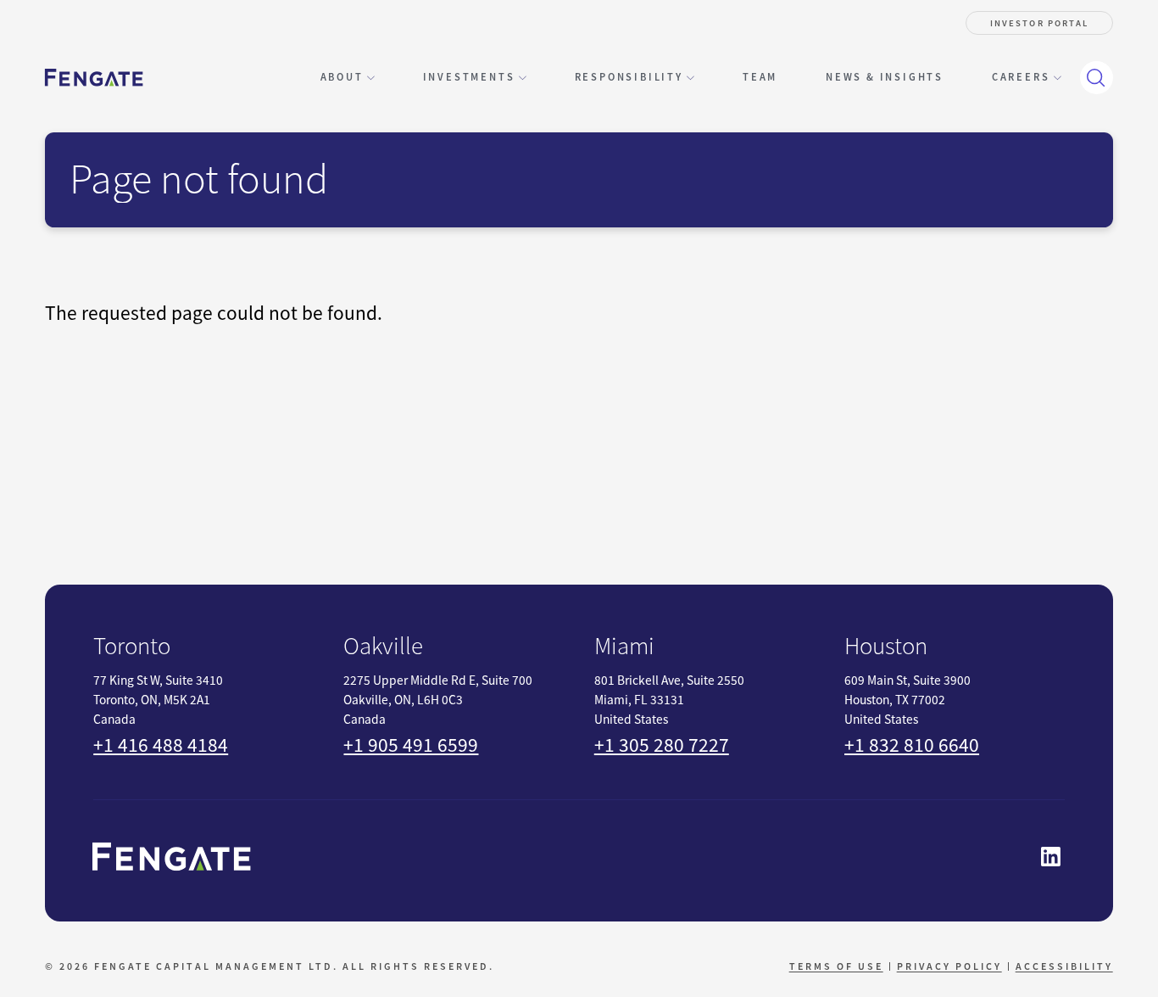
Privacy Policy (949, 966)
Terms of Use (836, 966)
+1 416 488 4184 (160, 745)
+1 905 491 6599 (410, 745)
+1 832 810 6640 (911, 745)
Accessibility (1064, 966)
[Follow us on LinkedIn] (1051, 857)
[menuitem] (760, 77)
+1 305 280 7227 (661, 745)
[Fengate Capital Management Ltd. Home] (93, 78)
